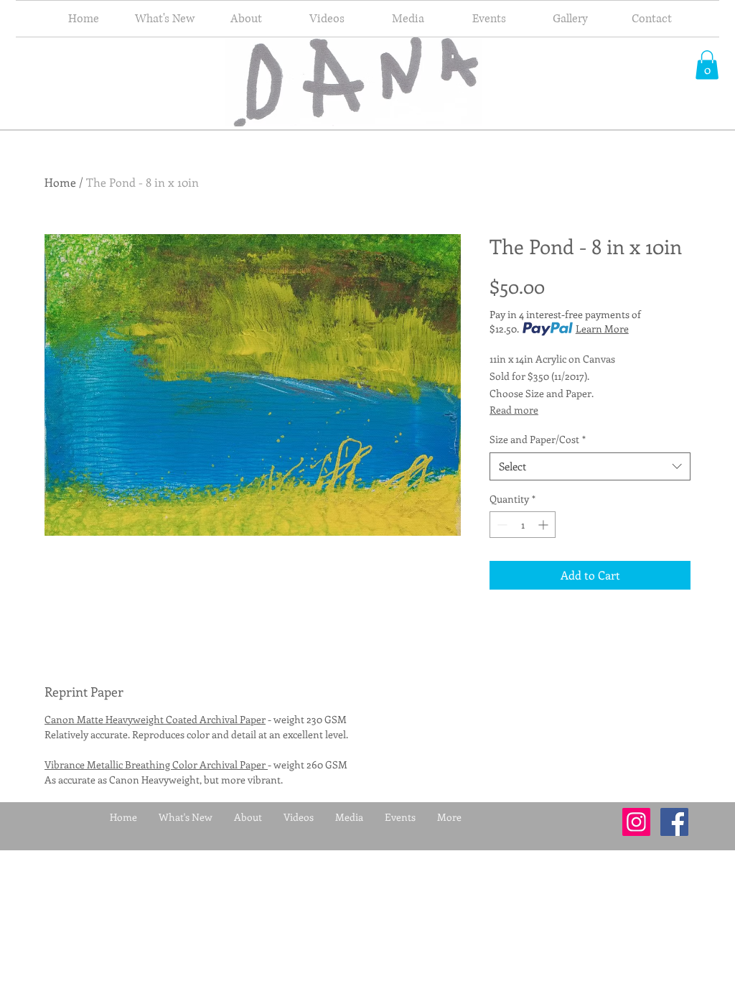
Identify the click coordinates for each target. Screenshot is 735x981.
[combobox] (590, 466)
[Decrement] (501, 524)
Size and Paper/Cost (538, 439)
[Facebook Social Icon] (674, 822)
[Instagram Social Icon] (636, 822)
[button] (707, 65)
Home (60, 182)
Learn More (602, 328)
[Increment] (544, 524)
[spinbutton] (522, 524)
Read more (514, 410)
